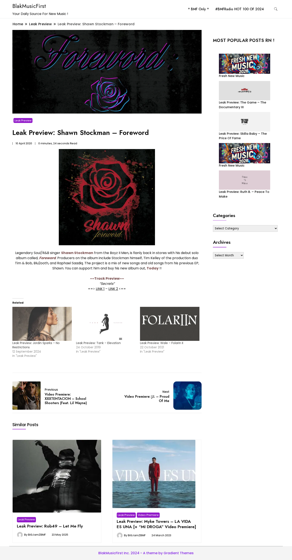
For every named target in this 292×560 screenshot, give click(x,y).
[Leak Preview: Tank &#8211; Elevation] (106, 324)
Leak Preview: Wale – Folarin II (161, 343)
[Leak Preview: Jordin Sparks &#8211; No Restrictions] (42, 324)
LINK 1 (100, 288)
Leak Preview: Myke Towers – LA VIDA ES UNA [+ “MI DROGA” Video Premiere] (156, 523)
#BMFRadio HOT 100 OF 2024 (239, 9)
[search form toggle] (276, 9)
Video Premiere (148, 515)
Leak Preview (23, 120)
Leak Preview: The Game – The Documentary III (242, 104)
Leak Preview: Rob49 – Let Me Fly (50, 526)
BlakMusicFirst (29, 6)
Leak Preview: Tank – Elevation (98, 343)
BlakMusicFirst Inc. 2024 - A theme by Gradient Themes (146, 553)
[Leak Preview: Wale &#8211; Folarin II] (169, 324)
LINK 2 (113, 288)
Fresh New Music (232, 76)
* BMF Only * (198, 9)
